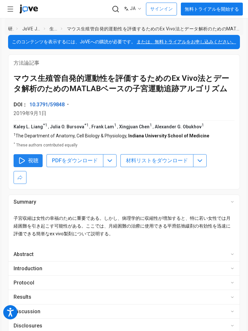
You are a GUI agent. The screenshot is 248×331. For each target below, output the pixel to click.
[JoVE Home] (28, 9)
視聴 (33, 160)
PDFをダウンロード (75, 160)
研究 (11, 28)
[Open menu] (10, 9)
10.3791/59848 (47, 104)
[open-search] (115, 9)
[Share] (20, 177)
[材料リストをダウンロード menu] (200, 160)
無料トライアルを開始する (212, 9)
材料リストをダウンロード (157, 160)
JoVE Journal (31, 28)
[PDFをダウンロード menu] (110, 160)
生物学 (53, 28)
